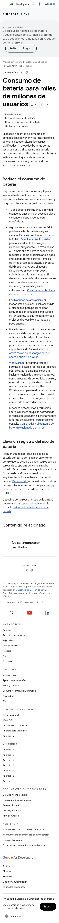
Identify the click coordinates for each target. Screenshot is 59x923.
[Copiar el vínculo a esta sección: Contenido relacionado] (49, 525)
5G (4, 701)
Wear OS (7, 720)
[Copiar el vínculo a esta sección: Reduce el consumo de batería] (19, 185)
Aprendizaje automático (15, 680)
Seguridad (8, 640)
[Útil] (22, 72)
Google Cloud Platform (15, 881)
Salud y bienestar (11, 685)
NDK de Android (11, 815)
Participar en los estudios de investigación (24, 845)
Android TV (8, 735)
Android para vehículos (15, 730)
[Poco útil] (26, 72)
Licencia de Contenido (29, 590)
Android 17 (8, 749)
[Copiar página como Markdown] (42, 104)
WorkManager (17, 363)
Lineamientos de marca (41, 898)
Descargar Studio (12, 810)
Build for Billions (16, 14)
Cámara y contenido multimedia (19, 690)
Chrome (7, 871)
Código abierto (10, 645)
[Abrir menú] (5, 4)
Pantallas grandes (12, 714)
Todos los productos (14, 887)
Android (7, 629)
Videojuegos (9, 675)
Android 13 (8, 770)
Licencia (21, 898)
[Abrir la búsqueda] (33, 4)
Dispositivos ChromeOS (15, 725)
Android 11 (8, 781)
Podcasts (7, 661)
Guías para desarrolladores (17, 800)
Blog (5, 656)
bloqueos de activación (28, 300)
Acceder (50, 3)
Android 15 (8, 760)
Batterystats (20, 481)
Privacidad (8, 695)
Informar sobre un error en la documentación (26, 834)
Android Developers (12, 62)
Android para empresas (15, 635)
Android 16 (8, 754)
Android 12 (8, 775)
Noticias (7, 650)
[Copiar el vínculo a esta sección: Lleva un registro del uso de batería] (19, 447)
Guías (29, 65)
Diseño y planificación (36, 62)
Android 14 (8, 765)
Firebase (7, 876)
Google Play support (13, 839)
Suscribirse (50, 906)
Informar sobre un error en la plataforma (23, 829)
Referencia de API (12, 805)
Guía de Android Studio (15, 794)
